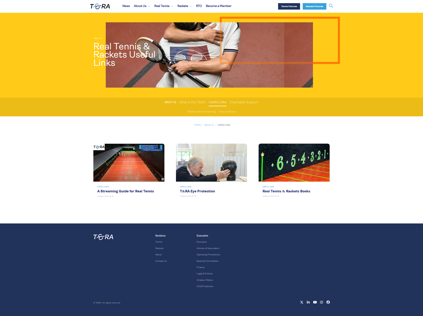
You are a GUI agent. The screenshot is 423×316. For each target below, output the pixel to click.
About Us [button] (140, 6)
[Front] (103, 237)
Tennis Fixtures (289, 6)
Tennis (158, 242)
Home (197, 125)
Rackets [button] (182, 6)
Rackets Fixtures (314, 6)
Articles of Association (208, 248)
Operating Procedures (208, 255)
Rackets (159, 248)
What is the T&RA (192, 102)
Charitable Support (244, 102)
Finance (201, 267)
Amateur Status (205, 280)
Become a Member (218, 6)
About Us (209, 125)
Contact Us (161, 261)
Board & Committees (207, 261)
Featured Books (227, 112)
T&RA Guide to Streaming (201, 112)
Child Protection (205, 286)
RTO (199, 6)
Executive (202, 242)
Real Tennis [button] (162, 6)
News (126, 6)
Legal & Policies (205, 274)
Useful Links (217, 102)
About (158, 255)
